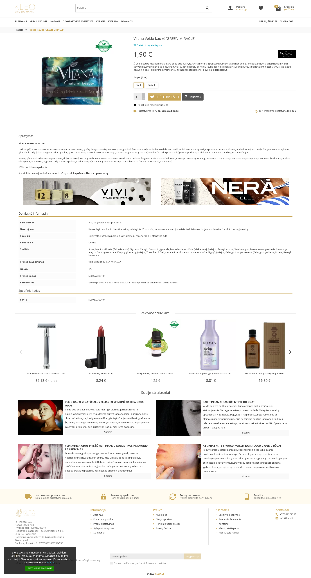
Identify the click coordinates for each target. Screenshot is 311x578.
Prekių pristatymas (103, 523)
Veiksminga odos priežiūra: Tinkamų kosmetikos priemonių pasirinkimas (106, 447)
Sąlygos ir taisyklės (103, 528)
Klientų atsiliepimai (229, 528)
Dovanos (126, 21)
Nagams (55, 21)
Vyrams (100, 21)
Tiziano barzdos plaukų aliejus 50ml (264, 373)
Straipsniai (99, 532)
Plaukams (21, 21)
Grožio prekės (96, 282)
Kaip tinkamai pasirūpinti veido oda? (228, 402)
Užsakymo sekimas (229, 514)
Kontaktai (224, 523)
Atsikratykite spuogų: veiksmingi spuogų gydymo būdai (242, 445)
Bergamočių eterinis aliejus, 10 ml (155, 373)
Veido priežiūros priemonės (147, 282)
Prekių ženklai (268, 21)
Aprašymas (26, 136)
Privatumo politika (103, 519)
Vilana (139, 38)
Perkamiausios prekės (168, 523)
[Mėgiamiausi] (261, 8)
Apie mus (98, 514)
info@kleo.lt (286, 518)
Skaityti (108, 432)
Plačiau (51, 562)
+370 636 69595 (288, 514)
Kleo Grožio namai (229, 532)
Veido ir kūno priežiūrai (118, 282)
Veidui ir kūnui (39, 21)
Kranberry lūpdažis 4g (101, 373)
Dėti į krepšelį (168, 97)
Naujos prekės (164, 519)
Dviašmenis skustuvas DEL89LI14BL (46, 373)
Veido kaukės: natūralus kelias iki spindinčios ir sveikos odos (104, 403)
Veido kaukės (170, 282)
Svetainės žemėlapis (230, 519)
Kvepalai (113, 21)
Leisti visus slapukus (39, 568)
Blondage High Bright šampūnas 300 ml (210, 373)
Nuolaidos (286, 21)
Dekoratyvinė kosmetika (78, 21)
